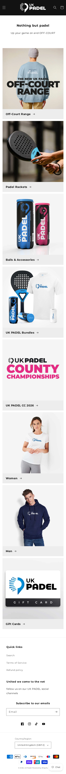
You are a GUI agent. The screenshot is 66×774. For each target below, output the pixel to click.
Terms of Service (16, 662)
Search (10, 655)
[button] (4, 7)
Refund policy (14, 670)
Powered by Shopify (40, 768)
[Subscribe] (56, 711)
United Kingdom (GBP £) (31, 745)
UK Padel (28, 768)
